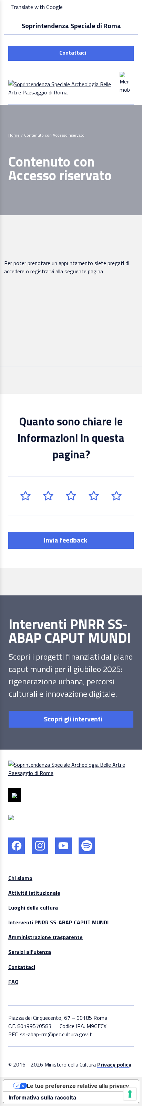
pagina (95, 271)
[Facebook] (16, 845)
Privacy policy (114, 1064)
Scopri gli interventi (72, 719)
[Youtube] (63, 845)
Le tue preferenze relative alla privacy (78, 1085)
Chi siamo (20, 878)
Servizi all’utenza (29, 952)
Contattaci (72, 52)
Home (14, 135)
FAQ (13, 982)
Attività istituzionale (34, 893)
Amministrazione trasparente (45, 937)
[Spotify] (87, 845)
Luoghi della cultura (33, 907)
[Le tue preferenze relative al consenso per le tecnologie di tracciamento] (129, 1094)
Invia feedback (66, 540)
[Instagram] (40, 845)
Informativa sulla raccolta (42, 1097)
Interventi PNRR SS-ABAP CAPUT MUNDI (58, 922)
